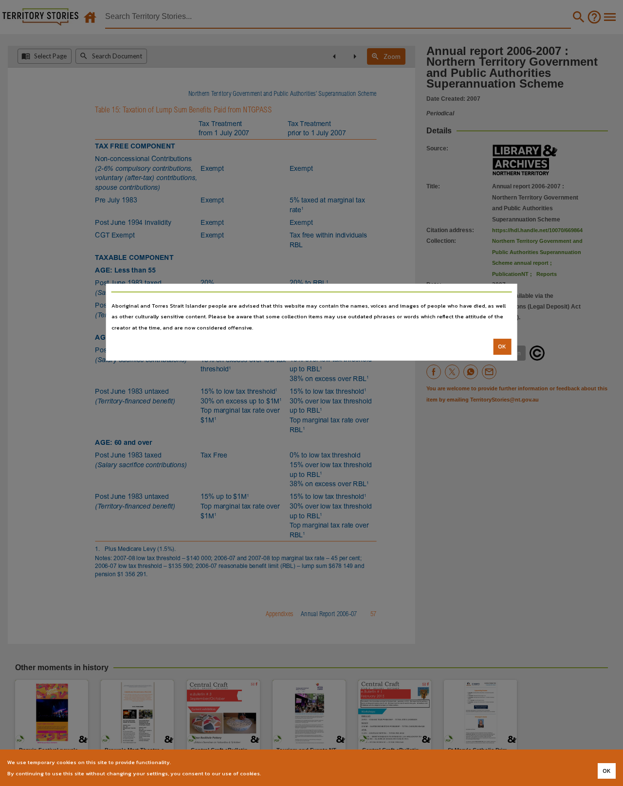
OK (502, 346)
